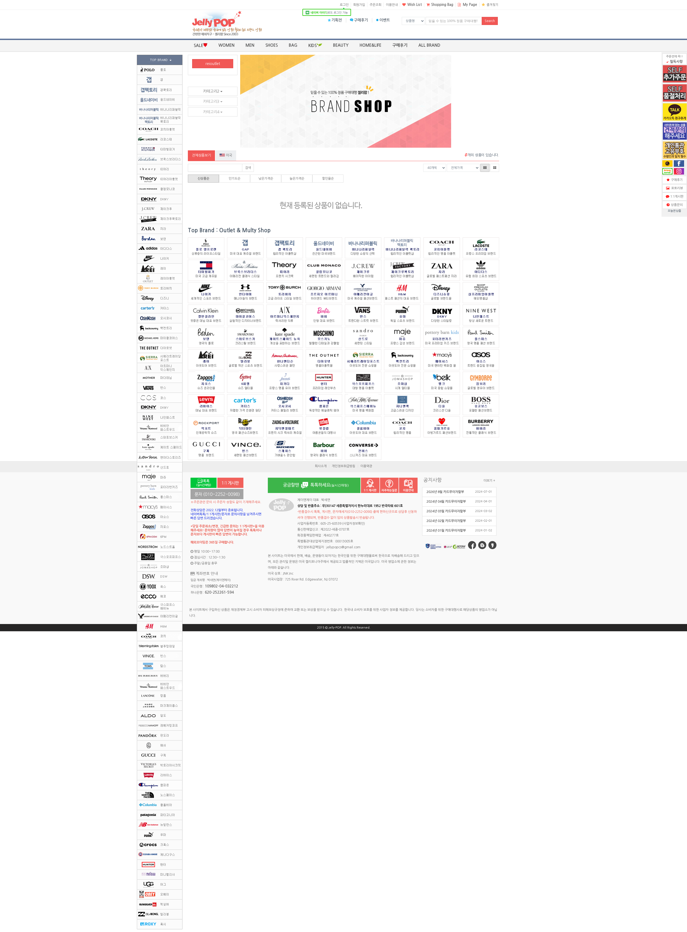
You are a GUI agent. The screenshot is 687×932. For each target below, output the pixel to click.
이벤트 (384, 20)
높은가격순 (297, 178)
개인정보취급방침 (343, 466)
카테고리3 (211, 101)
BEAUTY (341, 45)
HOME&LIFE (370, 45)
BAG (293, 45)
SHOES (271, 45)
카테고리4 (211, 112)
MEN (250, 45)
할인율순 (328, 178)
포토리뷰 (676, 188)
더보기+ (489, 480)
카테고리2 (211, 91)
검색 (248, 167)
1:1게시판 (676, 196)
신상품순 (203, 178)
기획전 (336, 20)
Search (490, 21)
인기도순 (234, 178)
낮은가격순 (265, 178)
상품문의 (676, 204)
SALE (198, 45)
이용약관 (366, 466)
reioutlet (213, 64)
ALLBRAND (429, 45)
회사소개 (321, 466)
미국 (228, 155)
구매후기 (361, 20)
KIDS (312, 45)
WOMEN (226, 45)
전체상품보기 (201, 155)
